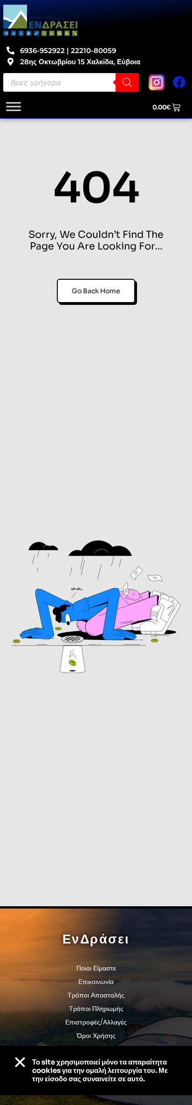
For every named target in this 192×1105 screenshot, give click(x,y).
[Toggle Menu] (13, 106)
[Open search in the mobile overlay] (71, 82)
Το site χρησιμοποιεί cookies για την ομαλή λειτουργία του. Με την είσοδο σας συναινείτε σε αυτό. (100, 1070)
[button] (20, 1062)
